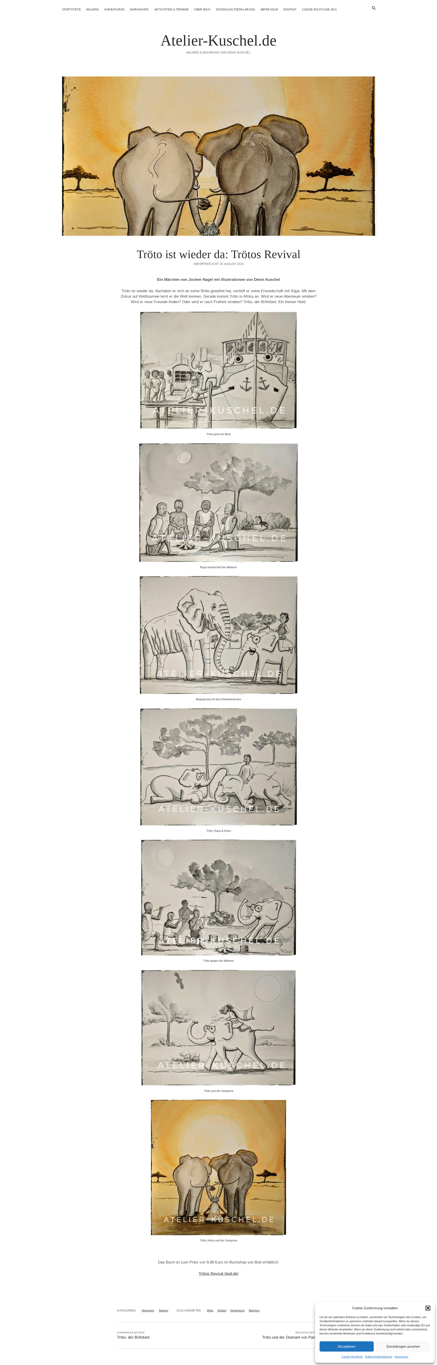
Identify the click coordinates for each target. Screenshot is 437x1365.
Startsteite (71, 9)
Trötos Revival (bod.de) (219, 1273)
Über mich (202, 9)
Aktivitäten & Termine (171, 9)
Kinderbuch (237, 1310)
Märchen (254, 1310)
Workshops (139, 9)
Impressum (401, 1356)
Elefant (222, 1310)
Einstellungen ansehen (403, 1346)
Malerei (92, 9)
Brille (210, 1310)
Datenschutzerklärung (378, 1356)
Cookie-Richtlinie (352, 1356)
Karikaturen (114, 9)
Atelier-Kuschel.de (218, 40)
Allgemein (148, 1310)
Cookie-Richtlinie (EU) (319, 9)
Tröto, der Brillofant (133, 1337)
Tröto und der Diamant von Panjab (291, 1337)
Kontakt (290, 9)
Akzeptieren (347, 1346)
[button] (428, 1308)
